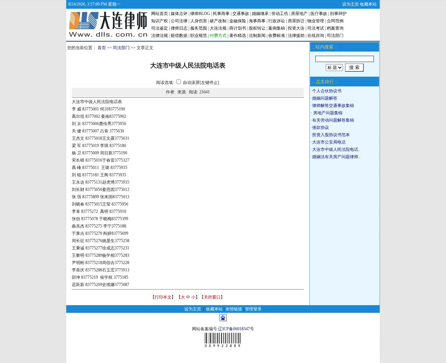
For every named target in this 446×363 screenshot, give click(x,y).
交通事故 (240, 13)
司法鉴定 (159, 28)
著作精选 (237, 35)
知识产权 (159, 20)
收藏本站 (368, 4)
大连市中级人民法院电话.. (336, 149)
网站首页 (159, 13)
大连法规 (218, 28)
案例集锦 (276, 28)
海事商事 (257, 20)
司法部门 (335, 35)
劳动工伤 (279, 13)
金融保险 (237, 20)
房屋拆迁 (296, 20)
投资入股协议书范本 (331, 134)
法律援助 (296, 35)
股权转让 (257, 28)
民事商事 (221, 13)
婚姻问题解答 (324, 98)
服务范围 (198, 28)
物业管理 (315, 20)
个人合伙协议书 (326, 90)
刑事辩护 (338, 13)
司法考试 (315, 28)
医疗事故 (318, 13)
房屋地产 (299, 13)
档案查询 (335, 28)
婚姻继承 (260, 13)
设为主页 (350, 4)
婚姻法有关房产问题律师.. (336, 156)
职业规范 (198, 35)
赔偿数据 (179, 35)
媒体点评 (179, 13)
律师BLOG (200, 13)
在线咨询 (315, 35)
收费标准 (276, 35)
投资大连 (296, 28)
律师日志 (179, 28)
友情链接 (233, 309)
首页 (102, 47)
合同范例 (335, 20)
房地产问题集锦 (327, 112)
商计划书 (237, 28)
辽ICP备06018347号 (236, 328)
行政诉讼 (276, 20)
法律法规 (159, 35)
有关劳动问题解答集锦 (333, 120)
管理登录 (253, 309)
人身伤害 (198, 20)
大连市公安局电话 (329, 142)
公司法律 (179, 20)
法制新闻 (257, 35)
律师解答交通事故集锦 (333, 105)
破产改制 (218, 20)
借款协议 (320, 127)
